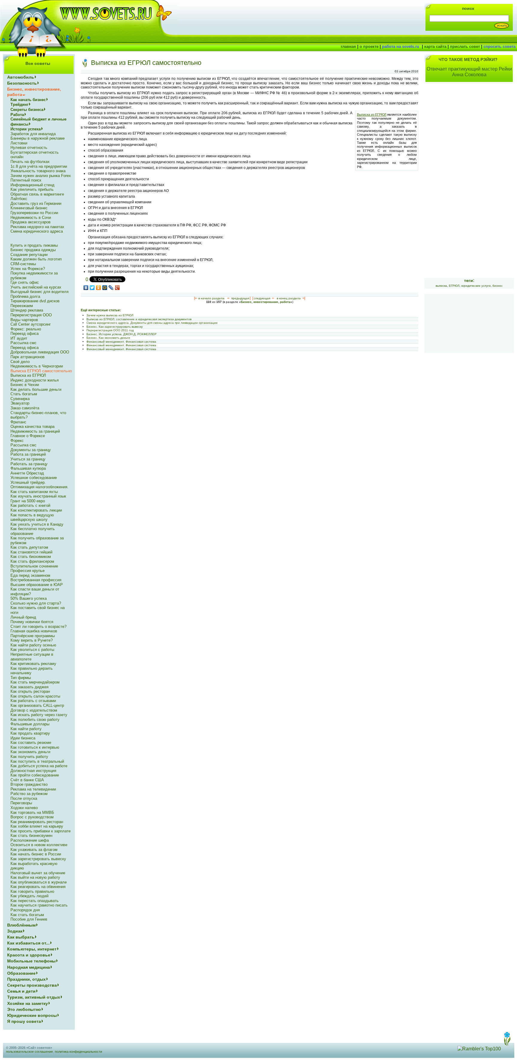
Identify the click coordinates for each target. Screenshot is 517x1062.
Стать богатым (23, 394)
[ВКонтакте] (86, 288)
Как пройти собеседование (34, 775)
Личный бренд (23, 617)
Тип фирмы (20, 677)
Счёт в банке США (27, 780)
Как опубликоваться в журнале (38, 882)
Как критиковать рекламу (33, 663)
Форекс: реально (25, 329)
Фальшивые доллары (29, 724)
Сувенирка (20, 398)
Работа (17, 114)
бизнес (497, 285)
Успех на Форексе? (27, 268)
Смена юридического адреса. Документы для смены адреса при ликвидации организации (152, 322)
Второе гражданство (29, 784)
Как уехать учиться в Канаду (36, 524)
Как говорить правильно (32, 891)
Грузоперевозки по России (34, 212)
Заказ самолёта (24, 408)
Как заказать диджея (29, 687)
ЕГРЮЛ (454, 285)
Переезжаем (21, 305)
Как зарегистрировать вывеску (38, 859)
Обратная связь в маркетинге (37, 194)
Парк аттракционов (27, 357)
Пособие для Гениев (28, 919)
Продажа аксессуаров (30, 222)
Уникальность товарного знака (38, 171)
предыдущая (240, 298)
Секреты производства (32, 985)
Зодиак (14, 931)
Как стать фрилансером (32, 561)
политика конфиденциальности (78, 1051)
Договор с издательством (33, 710)
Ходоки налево (24, 807)
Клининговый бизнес (29, 208)
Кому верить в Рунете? (31, 640)
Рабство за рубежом (29, 793)
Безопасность (22, 83)
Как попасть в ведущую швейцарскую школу (32, 517)
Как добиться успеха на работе (38, 766)
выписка (441, 285)
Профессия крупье (27, 570)
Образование (21, 973)
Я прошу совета (24, 1021)
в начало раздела (211, 298)
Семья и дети (21, 991)
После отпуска (23, 798)
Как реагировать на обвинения (38, 886)
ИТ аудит (18, 338)
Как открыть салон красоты (35, 696)
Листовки (18, 143)
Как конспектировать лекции (36, 510)
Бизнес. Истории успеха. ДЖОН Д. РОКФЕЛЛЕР (121, 334)
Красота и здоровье (28, 955)
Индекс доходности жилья (34, 380)
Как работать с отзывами (33, 700)
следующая (262, 298)
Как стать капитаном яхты (34, 491)
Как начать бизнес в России (35, 854)
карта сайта (435, 46)
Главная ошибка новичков (33, 631)
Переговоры (21, 803)
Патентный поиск (25, 180)
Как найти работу (26, 729)
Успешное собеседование (33, 477)
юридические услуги (476, 285)
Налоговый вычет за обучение (37, 873)
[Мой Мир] (105, 288)
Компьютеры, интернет (32, 949)
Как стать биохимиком (30, 556)
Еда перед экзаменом (30, 575)
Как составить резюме (30, 742)
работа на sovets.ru (400, 46)
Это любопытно (24, 1009)
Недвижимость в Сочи (30, 217)
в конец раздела (289, 298)
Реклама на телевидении (33, 789)
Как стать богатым (27, 915)
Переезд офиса (24, 333)
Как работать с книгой (30, 505)
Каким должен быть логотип (36, 259)
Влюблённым (21, 925)
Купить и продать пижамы (34, 245)
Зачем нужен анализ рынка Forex (40, 175)
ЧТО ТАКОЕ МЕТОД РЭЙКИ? (468, 59)
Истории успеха (25, 129)
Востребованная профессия (35, 580)
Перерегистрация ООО (31, 315)
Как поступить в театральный (37, 761)
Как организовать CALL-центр (37, 705)
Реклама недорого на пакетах (37, 227)
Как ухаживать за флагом (33, 849)
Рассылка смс (23, 343)
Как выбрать (20, 937)
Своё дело (20, 361)
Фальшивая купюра (28, 468)
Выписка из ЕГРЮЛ (372, 114)
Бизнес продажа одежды (33, 250)
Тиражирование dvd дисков (35, 301)
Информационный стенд (32, 185)
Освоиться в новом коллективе (38, 845)
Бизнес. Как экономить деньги (108, 337)
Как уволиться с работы (32, 649)
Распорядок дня (25, 910)
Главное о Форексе (27, 436)
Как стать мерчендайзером (35, 682)
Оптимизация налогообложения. (39, 487)
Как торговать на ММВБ (32, 812)
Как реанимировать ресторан (36, 822)
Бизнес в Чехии (24, 384)
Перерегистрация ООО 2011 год (110, 330)
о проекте (369, 46)
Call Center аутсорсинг (30, 324)
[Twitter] (92, 288)
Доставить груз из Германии (35, 203)
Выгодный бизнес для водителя (39, 291)
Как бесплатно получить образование (32, 531)
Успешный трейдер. (28, 482)
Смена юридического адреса (36, 231)
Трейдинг (19, 104)
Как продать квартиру (30, 733)
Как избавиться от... (28, 943)
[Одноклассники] (98, 288)
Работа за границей (28, 454)
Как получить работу (29, 756)
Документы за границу (30, 450)
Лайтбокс (18, 198)
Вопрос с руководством (32, 817)
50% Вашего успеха (28, 598)
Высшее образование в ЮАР (36, 584)
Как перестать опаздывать (34, 900)
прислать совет (465, 46)
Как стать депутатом (29, 547)
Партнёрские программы (32, 636)
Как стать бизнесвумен (31, 835)
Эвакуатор (19, 403)
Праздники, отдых (26, 979)
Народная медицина (28, 967)
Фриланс (18, 422)
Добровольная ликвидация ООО (39, 352)
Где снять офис (24, 282)
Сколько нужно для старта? (35, 603)
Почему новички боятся (31, 622)
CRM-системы (23, 264)
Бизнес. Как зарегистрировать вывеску (114, 326)
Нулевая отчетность (28, 147)
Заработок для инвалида (33, 134)
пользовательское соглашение (29, 1051)
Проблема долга (25, 296)
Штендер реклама (26, 310)
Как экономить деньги (30, 752)
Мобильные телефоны (31, 961)
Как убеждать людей (29, 896)
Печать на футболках (30, 161)
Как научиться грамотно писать (39, 905)
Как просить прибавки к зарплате (40, 831)
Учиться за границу (27, 459)
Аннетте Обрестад (27, 473)
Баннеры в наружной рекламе (37, 138)
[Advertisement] (469, 183)
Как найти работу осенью (33, 645)
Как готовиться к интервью (34, 747)
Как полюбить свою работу (35, 719)
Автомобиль (20, 77)
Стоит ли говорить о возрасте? (38, 626)
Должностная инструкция (33, 770)
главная (348, 46)
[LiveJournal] (111, 288)
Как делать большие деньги (35, 389)
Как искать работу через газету (38, 714)
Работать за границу (29, 464)
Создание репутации (29, 254)
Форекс (17, 440)
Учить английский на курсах (35, 287)
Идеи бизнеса (22, 738)
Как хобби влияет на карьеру (36, 826)
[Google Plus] (117, 288)
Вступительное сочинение (34, 566)
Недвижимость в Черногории (36, 366)
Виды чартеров (24, 320)
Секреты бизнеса (26, 109)
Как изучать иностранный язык (38, 496)
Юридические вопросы (32, 1015)
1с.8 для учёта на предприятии (38, 166)
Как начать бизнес (28, 99)
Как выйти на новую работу (35, 877)
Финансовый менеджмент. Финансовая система (121, 341)
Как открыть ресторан (30, 691)
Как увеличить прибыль (32, 189)
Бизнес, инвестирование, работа (266, 301)
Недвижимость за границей (35, 431)
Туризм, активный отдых (33, 997)
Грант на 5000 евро (27, 501)
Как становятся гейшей (31, 552)
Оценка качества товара (32, 426)
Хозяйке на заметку (27, 1003)
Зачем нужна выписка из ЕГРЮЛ (109, 315)
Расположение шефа (29, 840)
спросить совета (499, 46)
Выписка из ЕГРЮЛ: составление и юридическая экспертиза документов (138, 319)
